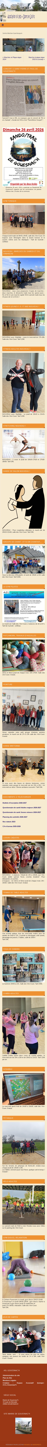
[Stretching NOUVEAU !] (23, 457)
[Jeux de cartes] (23, 1352)
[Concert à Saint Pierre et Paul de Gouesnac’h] (23, 116)
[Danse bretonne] (23, 781)
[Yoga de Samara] (23, 982)
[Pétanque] (23, 1164)
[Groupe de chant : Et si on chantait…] (23, 573)
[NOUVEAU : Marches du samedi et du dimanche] (23, 289)
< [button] (2, 5)
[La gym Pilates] (23, 622)
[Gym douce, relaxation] (23, 1298)
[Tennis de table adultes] (23, 931)
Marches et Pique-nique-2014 (12, 58)
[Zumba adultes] (23, 1053)
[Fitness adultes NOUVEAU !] (23, 412)
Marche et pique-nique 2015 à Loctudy (36, 58)
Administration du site (11, 1375)
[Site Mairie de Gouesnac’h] (23, 1426)
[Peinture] (23, 730)
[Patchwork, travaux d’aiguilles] (23, 671)
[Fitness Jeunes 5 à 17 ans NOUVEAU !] (23, 335)
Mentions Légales (9, 1380)
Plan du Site (7, 1378)
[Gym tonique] (23, 234)
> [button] (44, 5)
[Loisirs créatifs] (23, 873)
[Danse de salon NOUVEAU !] (23, 528)
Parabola (27, 1444)
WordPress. (36, 1444)
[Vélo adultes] (23, 1224)
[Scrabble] (23, 1104)
